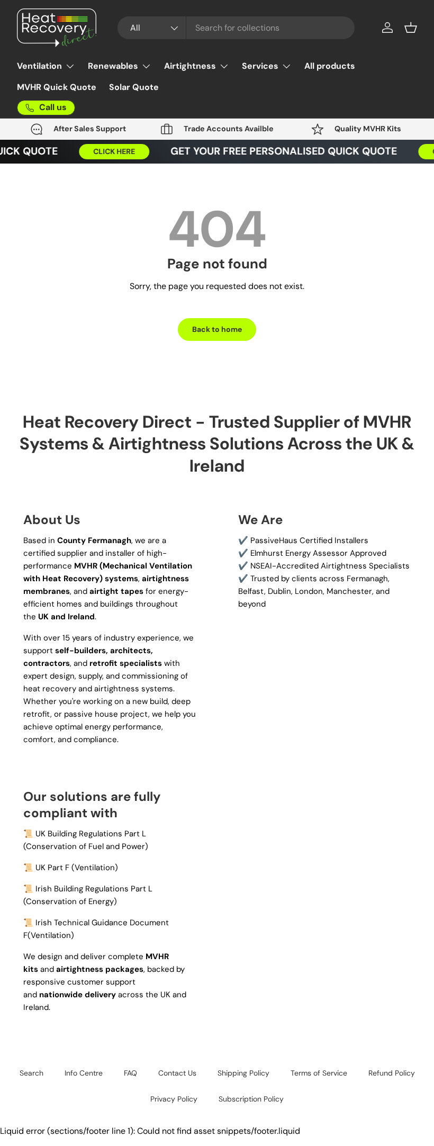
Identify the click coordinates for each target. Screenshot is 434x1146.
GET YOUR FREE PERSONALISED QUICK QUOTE (280, 151)
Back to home (217, 329)
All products (329, 65)
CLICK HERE (111, 151)
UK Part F (52, 867)
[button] (410, 27)
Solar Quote (134, 87)
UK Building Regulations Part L (90, 833)
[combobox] (236, 27)
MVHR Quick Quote (56, 87)
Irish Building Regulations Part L (93, 888)
